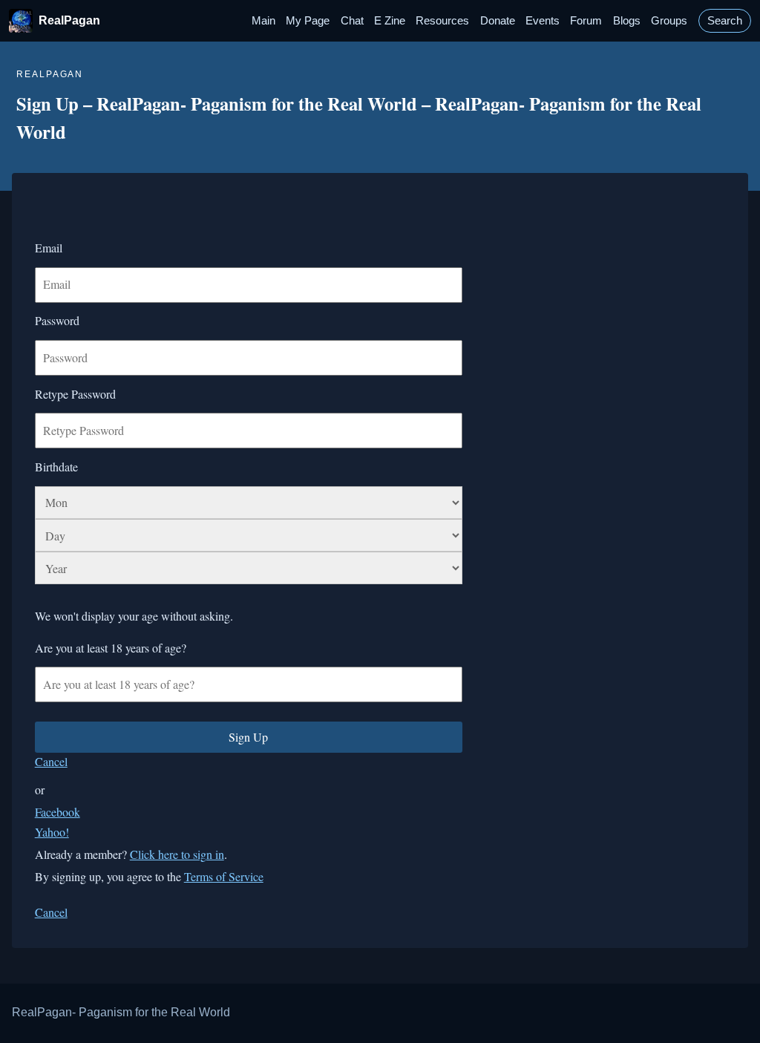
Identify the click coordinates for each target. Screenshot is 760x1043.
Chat (352, 21)
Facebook (57, 812)
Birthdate (56, 466)
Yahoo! (52, 832)
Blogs (627, 21)
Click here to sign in (177, 854)
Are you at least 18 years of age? (110, 647)
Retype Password (75, 394)
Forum (586, 21)
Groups (669, 21)
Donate (497, 21)
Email (48, 247)
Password (57, 320)
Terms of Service (223, 876)
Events (542, 21)
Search (724, 21)
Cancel (51, 761)
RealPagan (69, 20)
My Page (308, 21)
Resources (442, 21)
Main (263, 21)
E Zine (389, 21)
